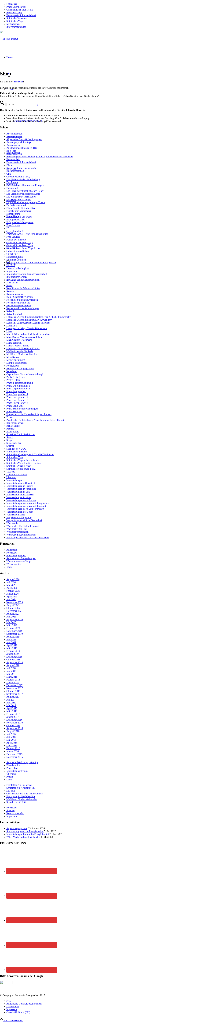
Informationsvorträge (16, 276)
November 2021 (14, 611)
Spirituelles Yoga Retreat (18, 466)
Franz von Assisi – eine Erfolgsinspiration (27, 234)
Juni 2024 (11, 599)
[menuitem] (105, 4)
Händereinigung (14, 256)
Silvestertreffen (14, 443)
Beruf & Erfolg (14, 12)
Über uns (11, 477)
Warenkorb (12, 523)
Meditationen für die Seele (19, 351)
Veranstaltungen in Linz (18, 491)
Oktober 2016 (13, 725)
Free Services (13, 236)
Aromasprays (13, 145)
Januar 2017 (12, 716)
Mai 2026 (11, 585)
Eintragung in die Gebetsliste (20, 208)
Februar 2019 (13, 651)
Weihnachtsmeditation (17, 531)
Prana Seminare (14, 411)
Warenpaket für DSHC (17, 529)
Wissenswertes (13, 564)
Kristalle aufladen (15, 314)
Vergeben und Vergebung (19, 517)
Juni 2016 (11, 737)
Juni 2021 (11, 616)
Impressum (11, 271)
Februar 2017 (13, 714)
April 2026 (11, 588)
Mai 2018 (11, 674)
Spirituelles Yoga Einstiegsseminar (23, 463)
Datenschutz (12, 188)
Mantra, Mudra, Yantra (17, 345)
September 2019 (14, 633)
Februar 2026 (13, 590)
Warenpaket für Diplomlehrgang (22, 526)
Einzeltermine (13, 213)
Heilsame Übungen (16, 259)
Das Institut (12, 182)
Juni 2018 (11, 671)
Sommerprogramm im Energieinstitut (25, 831)
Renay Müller (13, 425)
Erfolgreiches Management (19, 222)
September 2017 (14, 694)
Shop (9, 440)
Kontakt (10, 291)
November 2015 (14, 757)
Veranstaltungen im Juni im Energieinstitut (27, 834)
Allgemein (11, 549)
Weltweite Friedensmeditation (21, 534)
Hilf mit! (10, 265)
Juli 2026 (11, 582)
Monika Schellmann (16, 362)
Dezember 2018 (14, 656)
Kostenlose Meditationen (18, 305)
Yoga (9, 567)
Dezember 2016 (14, 719)
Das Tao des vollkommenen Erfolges (25, 185)
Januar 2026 (12, 593)
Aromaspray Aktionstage (18, 142)
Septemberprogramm (16, 828)
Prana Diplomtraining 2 (18, 388)
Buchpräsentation (15, 170)
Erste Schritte (13, 225)
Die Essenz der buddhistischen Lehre (25, 191)
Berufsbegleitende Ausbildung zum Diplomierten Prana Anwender (39, 156)
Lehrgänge (11, 4)
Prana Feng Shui (14, 405)
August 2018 (12, 665)
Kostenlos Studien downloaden (22, 299)
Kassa (9, 285)
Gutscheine (12, 254)
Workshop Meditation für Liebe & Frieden (27, 537)
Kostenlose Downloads (18, 302)
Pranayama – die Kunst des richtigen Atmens (28, 414)
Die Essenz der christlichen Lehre (23, 193)
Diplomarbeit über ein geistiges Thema (25, 202)
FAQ (8, 228)
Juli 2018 (11, 668)
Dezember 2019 (14, 631)
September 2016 (14, 728)
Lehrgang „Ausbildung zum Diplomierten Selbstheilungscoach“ (38, 317)
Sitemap (10, 445)
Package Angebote (15, 377)
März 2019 (11, 648)
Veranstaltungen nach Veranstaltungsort (26, 506)
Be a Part (11, 150)
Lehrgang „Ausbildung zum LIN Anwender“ (29, 319)
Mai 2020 (11, 622)
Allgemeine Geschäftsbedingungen (24, 139)
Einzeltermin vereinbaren (19, 211)
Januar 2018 (12, 682)
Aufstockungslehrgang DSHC (21, 148)
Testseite (10, 471)
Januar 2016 (12, 751)
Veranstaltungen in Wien (18, 497)
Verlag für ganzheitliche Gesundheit (24, 520)
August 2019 (12, 636)
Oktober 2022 (13, 608)
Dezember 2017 (14, 685)
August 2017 (12, 696)
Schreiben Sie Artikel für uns (20, 434)
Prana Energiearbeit (16, 6)
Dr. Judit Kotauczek (16, 205)
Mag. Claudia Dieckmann (19, 339)
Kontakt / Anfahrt (15, 813)
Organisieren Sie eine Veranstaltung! (24, 374)
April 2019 (11, 645)
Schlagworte (12, 431)
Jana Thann (12, 282)
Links (9, 331)
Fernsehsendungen (15, 231)
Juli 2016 (11, 734)
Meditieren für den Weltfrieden (21, 354)
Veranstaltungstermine (17, 771)
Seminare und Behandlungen (21, 558)
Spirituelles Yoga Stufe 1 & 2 (21, 468)
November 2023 (14, 602)
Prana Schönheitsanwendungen (22, 408)
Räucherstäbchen (15, 423)
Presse (9, 417)
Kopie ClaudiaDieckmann (19, 297)
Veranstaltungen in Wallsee (19, 494)
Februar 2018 (13, 679)
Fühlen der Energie (16, 239)
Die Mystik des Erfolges (18, 199)
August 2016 (12, 731)
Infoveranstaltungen (16, 26)
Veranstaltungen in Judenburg (21, 488)
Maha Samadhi (14, 342)
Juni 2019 (11, 642)
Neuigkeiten (12, 365)
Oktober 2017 (13, 691)
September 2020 (14, 619)
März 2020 (11, 625)
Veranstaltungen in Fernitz (19, 486)
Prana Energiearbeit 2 (17, 397)
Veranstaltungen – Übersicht (20, 483)
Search (9, 437)
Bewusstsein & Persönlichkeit (21, 15)
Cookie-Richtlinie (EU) (18, 176)
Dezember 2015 (14, 754)
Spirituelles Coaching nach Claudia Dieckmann (30, 454)
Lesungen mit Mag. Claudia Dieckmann (26, 328)
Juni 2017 (11, 702)
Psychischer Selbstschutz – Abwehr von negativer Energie (35, 420)
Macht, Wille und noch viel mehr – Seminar (28, 334)
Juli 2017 (11, 699)
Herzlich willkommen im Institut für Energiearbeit (31, 262)
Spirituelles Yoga (14, 21)
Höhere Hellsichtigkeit (17, 268)
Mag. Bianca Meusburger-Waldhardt (24, 337)
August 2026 (12, 579)
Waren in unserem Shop (18, 561)
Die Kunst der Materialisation (21, 196)
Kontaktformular (14, 294)
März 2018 (11, 676)
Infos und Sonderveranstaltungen (23, 279)
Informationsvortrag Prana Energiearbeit (26, 274)
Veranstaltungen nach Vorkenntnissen (25, 508)
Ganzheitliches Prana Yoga (19, 9)
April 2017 (11, 708)
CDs (8, 173)
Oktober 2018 (13, 659)
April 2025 (11, 596)
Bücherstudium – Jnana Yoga (21, 168)
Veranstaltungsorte (15, 514)
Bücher (10, 165)
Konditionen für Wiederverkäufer (23, 288)
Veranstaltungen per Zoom (19, 511)
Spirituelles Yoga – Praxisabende (22, 460)
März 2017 (11, 711)
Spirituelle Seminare (16, 18)
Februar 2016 (13, 748)
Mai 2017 (11, 705)
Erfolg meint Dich (15, 219)
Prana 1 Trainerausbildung (19, 382)
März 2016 (11, 745)
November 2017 (14, 688)
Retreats (10, 428)
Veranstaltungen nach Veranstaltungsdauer (27, 503)
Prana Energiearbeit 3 (17, 400)
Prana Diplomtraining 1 (18, 385)
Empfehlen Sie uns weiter (19, 216)
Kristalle (10, 311)
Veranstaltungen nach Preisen (21, 500)
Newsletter (11, 371)
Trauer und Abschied (16, 474)
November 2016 (14, 722)
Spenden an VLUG (16, 448)
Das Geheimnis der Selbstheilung (23, 179)
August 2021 (12, 613)
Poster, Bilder (13, 380)
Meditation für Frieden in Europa (23, 348)
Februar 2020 (13, 628)
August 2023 (12, 605)
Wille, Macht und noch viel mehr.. (23, 837)
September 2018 (14, 662)
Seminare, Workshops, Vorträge (22, 762)
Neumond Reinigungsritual (20, 368)
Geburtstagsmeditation (17, 251)
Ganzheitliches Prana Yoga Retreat (23, 248)
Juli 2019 (11, 639)
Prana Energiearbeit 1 (17, 394)
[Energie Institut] (9, 38)
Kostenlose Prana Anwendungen (22, 308)
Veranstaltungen (14, 480)
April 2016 (11, 742)
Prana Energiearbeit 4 (17, 403)
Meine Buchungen (15, 360)
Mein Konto (12, 357)
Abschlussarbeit (14, 133)
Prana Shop (12, 768)
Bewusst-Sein (13, 159)
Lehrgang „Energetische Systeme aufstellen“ (28, 322)
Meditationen (13, 24)
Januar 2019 (12, 653)
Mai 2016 (11, 739)
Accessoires (12, 136)
